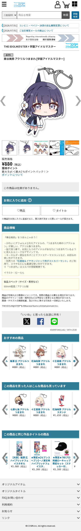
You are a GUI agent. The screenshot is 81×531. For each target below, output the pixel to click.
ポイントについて (12, 175)
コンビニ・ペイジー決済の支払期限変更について (44, 25)
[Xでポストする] (26, 324)
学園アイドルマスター (43, 46)
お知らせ (7, 511)
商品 (22, 210)
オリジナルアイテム (13, 484)
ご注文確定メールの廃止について (36, 30)
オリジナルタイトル (14, 491)
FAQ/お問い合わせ (13, 497)
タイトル (61, 210)
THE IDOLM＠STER (15, 46)
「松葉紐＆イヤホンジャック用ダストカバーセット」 (42, 260)
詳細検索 (75, 15)
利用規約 (7, 504)
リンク (6, 518)
